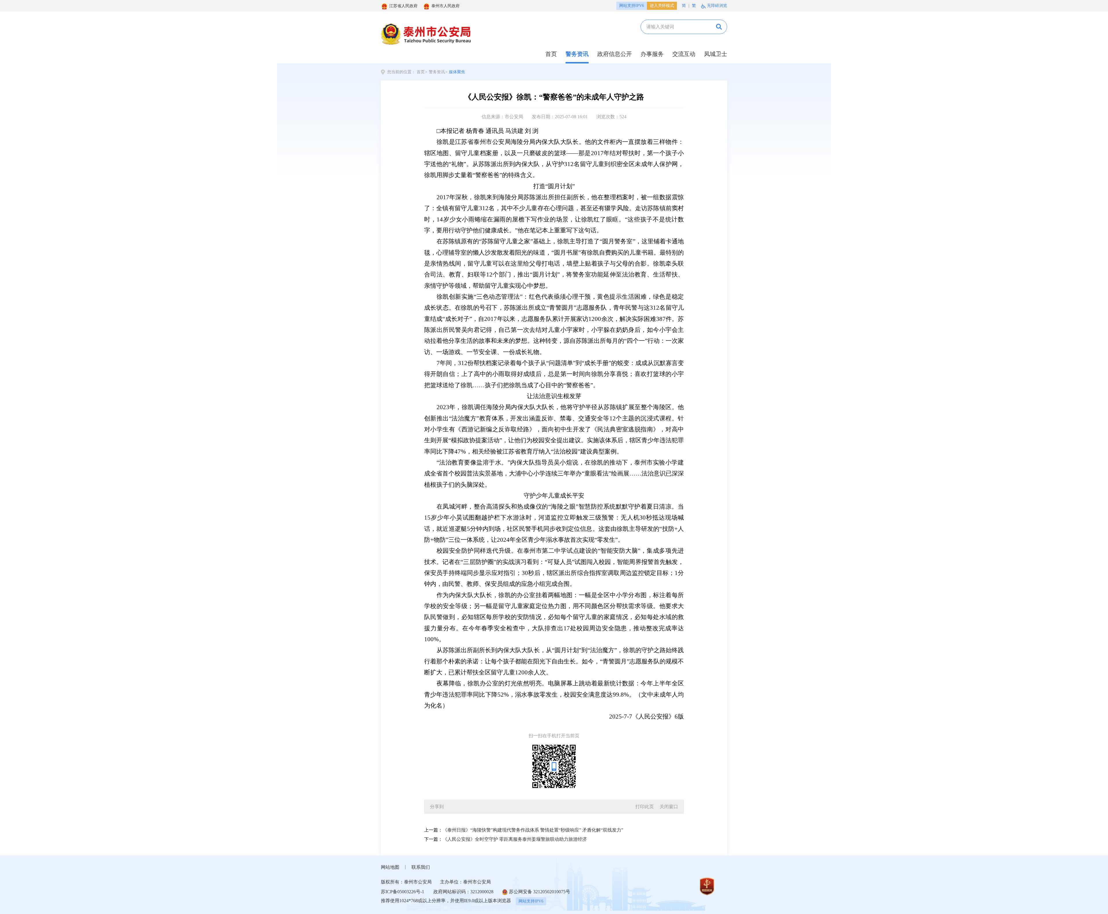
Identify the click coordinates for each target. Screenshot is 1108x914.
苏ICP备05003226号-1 (402, 891)
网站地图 (390, 867)
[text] (675, 27)
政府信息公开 (614, 54)
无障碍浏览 (717, 5)
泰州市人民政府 (445, 6)
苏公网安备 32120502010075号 (539, 891)
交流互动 (683, 54)
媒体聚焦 (457, 72)
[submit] (718, 27)
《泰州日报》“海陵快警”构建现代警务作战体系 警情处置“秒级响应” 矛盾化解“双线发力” (533, 830)
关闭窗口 (669, 806)
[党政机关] (707, 885)
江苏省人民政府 (403, 6)
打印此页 (644, 806)
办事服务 (652, 54)
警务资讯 (577, 54)
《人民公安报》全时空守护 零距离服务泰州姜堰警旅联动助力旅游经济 (515, 839)
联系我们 (420, 867)
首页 (551, 54)
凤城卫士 (715, 54)
